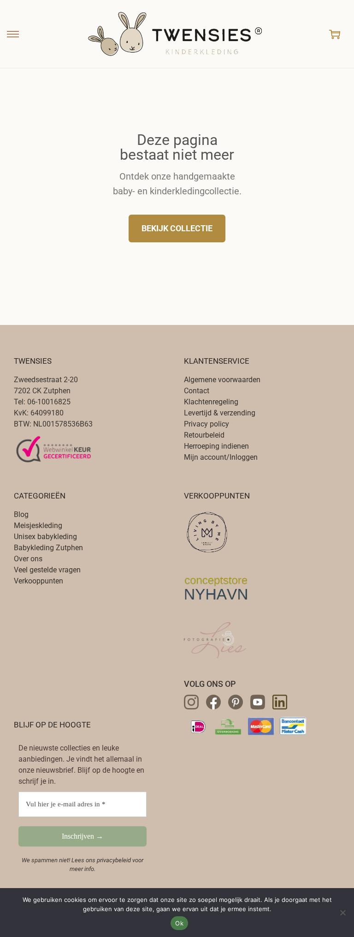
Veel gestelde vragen (47, 569)
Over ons (28, 558)
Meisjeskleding (38, 525)
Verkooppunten (38, 581)
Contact (196, 390)
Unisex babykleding (45, 536)
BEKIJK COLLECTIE (177, 228)
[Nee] (342, 912)
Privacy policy (206, 424)
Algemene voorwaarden (222, 379)
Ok (179, 923)
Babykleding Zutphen (48, 547)
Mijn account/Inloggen (221, 457)
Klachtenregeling (211, 401)
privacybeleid (114, 860)
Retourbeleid (204, 435)
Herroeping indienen (216, 446)
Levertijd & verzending (219, 412)
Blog (21, 514)
